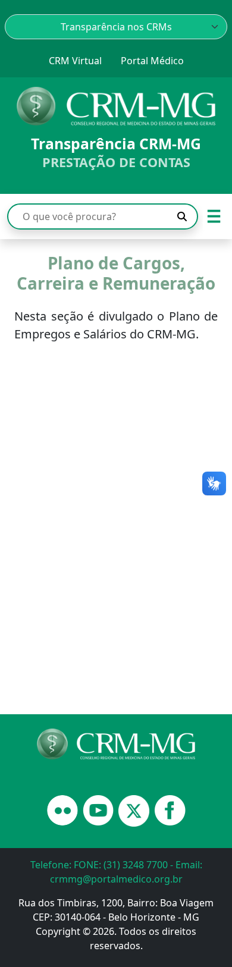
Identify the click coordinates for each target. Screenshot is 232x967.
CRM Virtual (75, 60)
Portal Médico (152, 60)
